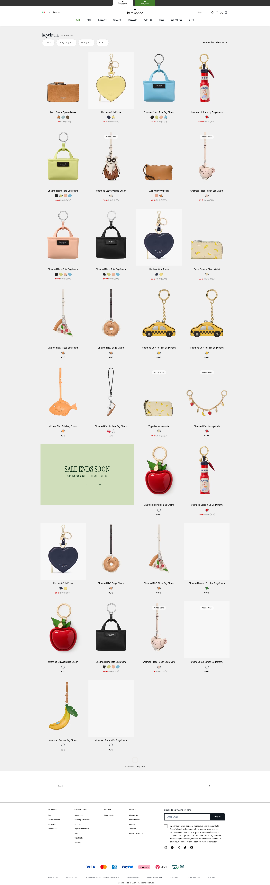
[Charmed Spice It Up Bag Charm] (207, 80)
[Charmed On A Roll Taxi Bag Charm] (159, 315)
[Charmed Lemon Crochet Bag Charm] (207, 551)
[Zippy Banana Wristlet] (159, 394)
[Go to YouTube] (191, 848)
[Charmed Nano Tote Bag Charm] (159, 80)
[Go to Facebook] (172, 848)
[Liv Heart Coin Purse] (111, 80)
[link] (87, 474)
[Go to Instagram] (165, 848)
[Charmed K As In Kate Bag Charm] (111, 394)
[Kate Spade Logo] (135, 12)
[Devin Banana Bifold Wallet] (207, 237)
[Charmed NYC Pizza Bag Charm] (63, 315)
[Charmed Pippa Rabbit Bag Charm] (207, 158)
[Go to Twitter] (178, 848)
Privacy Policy (192, 841)
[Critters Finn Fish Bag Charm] (63, 394)
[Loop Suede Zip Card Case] (63, 80)
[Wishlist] (217, 12)
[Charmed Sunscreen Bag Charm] (207, 629)
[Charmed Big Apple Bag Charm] (159, 472)
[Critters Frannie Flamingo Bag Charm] (207, 708)
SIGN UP (217, 816)
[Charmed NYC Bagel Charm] (111, 315)
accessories (129, 766)
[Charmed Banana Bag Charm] (63, 708)
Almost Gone (111, 137)
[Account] (221, 12)
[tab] (123, 3)
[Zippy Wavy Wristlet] (159, 158)
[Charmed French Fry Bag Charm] (111, 708)
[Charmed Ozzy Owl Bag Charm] (111, 158)
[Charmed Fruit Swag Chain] (207, 394)
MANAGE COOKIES (133, 878)
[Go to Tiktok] (185, 848)
